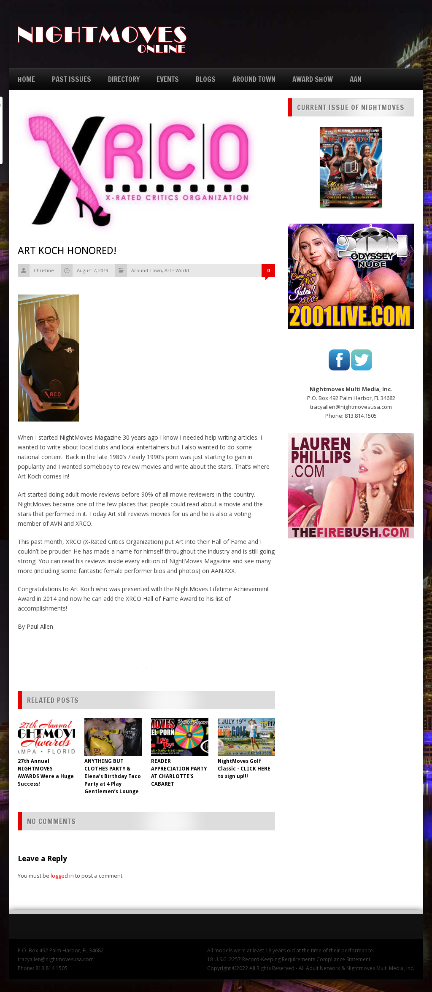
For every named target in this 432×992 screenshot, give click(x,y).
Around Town (146, 270)
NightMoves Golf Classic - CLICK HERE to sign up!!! (244, 768)
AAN (356, 79)
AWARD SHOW (312, 79)
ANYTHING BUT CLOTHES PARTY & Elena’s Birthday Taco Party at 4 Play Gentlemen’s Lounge (112, 776)
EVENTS (168, 79)
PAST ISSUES (71, 79)
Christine (44, 270)
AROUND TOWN (253, 79)
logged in (62, 875)
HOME (26, 79)
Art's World (177, 270)
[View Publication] (351, 167)
